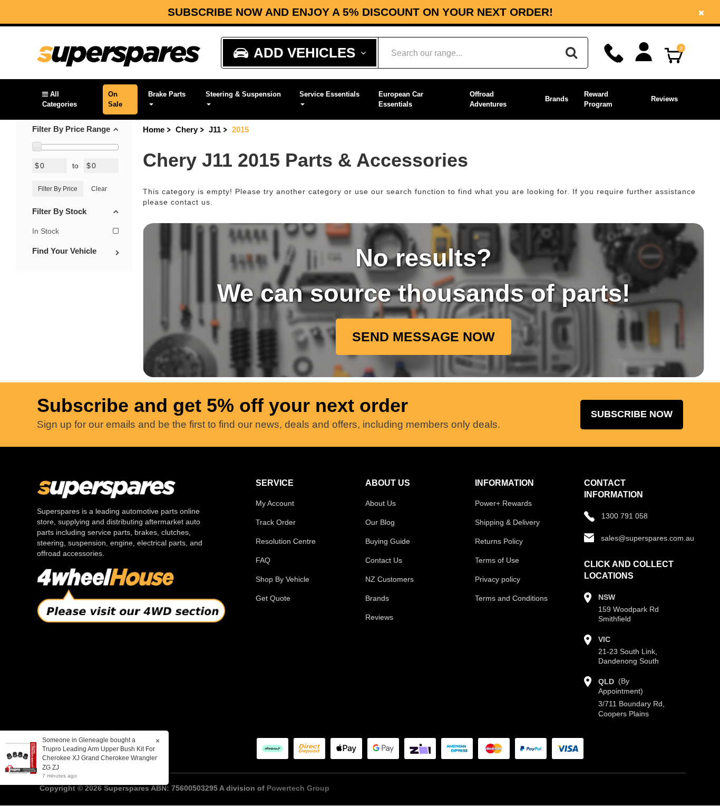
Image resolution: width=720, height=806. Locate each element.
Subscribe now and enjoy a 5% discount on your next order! (360, 12)
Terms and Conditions (511, 598)
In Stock (45, 231)
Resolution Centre (286, 541)
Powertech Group (298, 788)
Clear (99, 189)
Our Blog (380, 522)
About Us (380, 503)
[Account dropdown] (644, 52)
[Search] (571, 53)
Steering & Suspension (243, 94)
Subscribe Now (632, 414)
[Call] (614, 53)
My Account (275, 503)
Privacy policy (497, 579)
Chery (187, 129)
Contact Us (383, 560)
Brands (556, 99)
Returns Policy (499, 541)
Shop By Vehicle (282, 579)
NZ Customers (389, 579)
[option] (360, 12)
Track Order (276, 522)
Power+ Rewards (503, 503)
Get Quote (273, 598)
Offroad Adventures (488, 99)
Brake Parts (167, 94)
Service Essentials (329, 94)
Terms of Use (497, 560)
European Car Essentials (400, 99)
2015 (240, 129)
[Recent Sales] (23, 757)
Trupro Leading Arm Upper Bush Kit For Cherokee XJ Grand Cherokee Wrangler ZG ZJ (99, 758)
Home (153, 129)
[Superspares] (118, 53)
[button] (67, 99)
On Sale (115, 99)
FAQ (263, 560)
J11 (215, 129)
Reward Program (598, 99)
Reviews (664, 99)
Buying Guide (387, 541)
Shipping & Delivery (507, 522)
